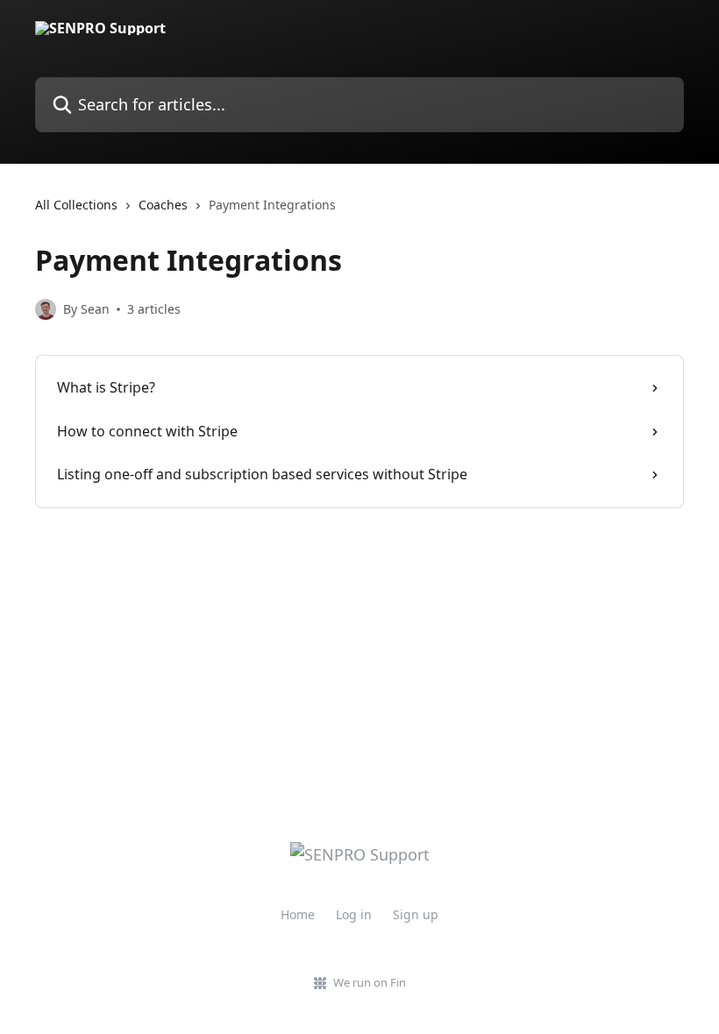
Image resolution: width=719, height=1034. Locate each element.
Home (298, 914)
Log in (354, 914)
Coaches (163, 204)
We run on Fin (369, 982)
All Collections (76, 204)
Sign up (415, 914)
